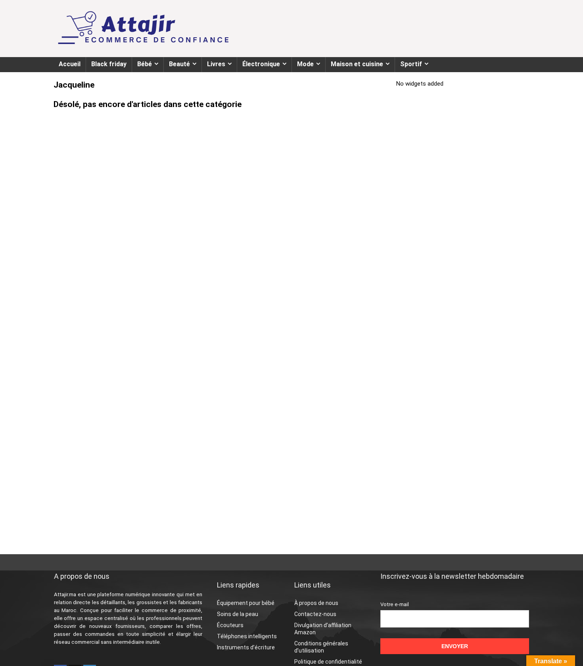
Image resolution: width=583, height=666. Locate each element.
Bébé (144, 64)
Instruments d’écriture (246, 647)
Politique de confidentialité (328, 661)
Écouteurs (230, 625)
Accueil (70, 64)
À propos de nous (316, 603)
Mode (305, 64)
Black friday (109, 64)
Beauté (179, 64)
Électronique (261, 64)
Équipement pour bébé (245, 603)
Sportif (411, 64)
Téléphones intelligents (247, 636)
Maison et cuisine (357, 64)
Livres (216, 64)
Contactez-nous (315, 614)
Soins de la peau (237, 614)
